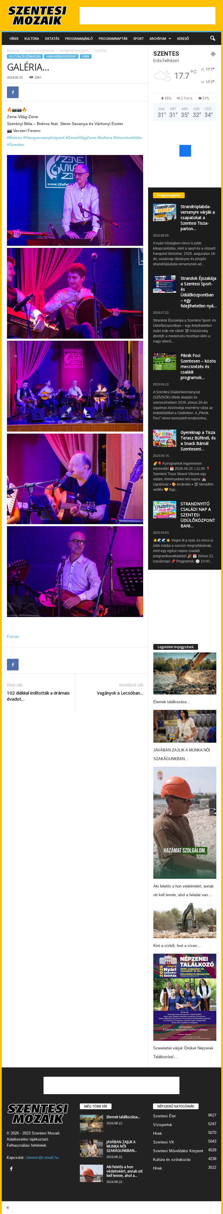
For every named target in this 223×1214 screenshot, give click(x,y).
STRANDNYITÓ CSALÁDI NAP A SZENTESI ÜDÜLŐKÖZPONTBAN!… (198, 514)
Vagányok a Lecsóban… (120, 693)
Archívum (158, 38)
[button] (212, 38)
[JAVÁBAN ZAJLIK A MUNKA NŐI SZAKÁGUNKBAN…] (184, 726)
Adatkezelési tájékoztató (27, 1139)
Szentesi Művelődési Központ (178, 1151)
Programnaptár (113, 38)
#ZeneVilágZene (81, 137)
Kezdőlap (13, 50)
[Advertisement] (147, 15)
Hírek (14, 38)
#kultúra (104, 137)
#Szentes (15, 144)
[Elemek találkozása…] (184, 673)
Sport (138, 38)
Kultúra (31, 38)
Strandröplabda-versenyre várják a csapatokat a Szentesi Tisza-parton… (198, 217)
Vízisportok (162, 1125)
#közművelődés (127, 137)
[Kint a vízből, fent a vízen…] (184, 920)
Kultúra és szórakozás (39, 50)
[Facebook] (13, 92)
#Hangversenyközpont (43, 137)
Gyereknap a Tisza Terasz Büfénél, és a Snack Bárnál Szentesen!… (198, 441)
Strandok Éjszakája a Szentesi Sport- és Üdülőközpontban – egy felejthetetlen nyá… (199, 292)
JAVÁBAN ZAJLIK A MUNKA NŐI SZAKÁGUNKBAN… (122, 1146)
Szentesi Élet (164, 1116)
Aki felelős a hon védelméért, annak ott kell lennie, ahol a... (125, 1171)
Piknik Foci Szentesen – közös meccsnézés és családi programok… (198, 366)
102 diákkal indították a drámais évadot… (38, 696)
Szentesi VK (163, 1142)
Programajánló (79, 38)
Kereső (183, 38)
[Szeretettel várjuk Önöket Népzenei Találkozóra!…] (184, 997)
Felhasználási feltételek (26, 1145)
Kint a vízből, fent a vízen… (177, 946)
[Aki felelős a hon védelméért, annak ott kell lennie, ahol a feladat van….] (184, 823)
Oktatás (52, 38)
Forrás (13, 636)
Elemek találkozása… (171, 702)
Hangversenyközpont (74, 50)
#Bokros (14, 137)
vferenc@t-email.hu (42, 1157)
